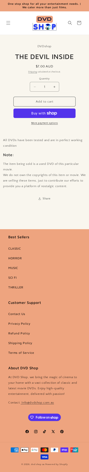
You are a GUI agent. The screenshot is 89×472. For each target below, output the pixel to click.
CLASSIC (14, 248)
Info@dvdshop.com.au (37, 402)
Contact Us (16, 314)
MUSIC (13, 268)
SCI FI (12, 277)
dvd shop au (38, 464)
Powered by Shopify (56, 464)
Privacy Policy (19, 323)
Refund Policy (19, 333)
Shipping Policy (20, 343)
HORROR (15, 258)
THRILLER (15, 287)
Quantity (44, 78)
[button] (8, 22)
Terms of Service (21, 352)
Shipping (32, 72)
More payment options (44, 123)
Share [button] (47, 198)
